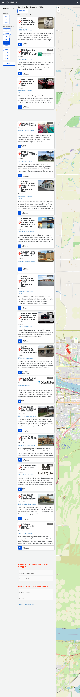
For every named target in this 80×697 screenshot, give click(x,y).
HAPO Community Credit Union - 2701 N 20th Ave (29, 350)
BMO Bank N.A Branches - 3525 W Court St (29, 52)
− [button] (58, 10)
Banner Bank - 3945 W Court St (29, 124)
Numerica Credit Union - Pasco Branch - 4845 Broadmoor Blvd (28, 186)
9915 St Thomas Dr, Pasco (27, 261)
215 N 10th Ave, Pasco (25, 533)
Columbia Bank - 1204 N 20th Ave (29, 467)
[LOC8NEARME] (9, 2)
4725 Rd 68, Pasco (24, 385)
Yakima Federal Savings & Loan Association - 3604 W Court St (29, 317)
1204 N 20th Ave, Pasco (26, 475)
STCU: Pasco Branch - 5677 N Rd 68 (29, 154)
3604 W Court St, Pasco (26, 327)
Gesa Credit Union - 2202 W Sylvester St (28, 409)
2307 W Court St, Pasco (26, 232)
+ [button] (58, 7)
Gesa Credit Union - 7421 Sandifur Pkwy (28, 497)
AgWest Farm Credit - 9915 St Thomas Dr (28, 254)
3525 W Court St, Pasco (26, 59)
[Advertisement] (35, 115)
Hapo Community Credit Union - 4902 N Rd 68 (28, 22)
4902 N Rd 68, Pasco (25, 30)
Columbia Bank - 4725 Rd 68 (29, 379)
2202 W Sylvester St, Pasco (27, 416)
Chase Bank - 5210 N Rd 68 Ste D (29, 438)
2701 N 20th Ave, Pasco (26, 358)
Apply (9, 64)
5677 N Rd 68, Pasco (25, 161)
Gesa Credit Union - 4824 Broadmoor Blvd (27, 82)
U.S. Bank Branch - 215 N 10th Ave (28, 526)
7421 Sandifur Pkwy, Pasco (27, 504)
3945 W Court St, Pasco (26, 131)
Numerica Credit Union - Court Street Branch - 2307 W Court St (28, 222)
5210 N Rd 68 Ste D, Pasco (26, 445)
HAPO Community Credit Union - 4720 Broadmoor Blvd (28, 281)
